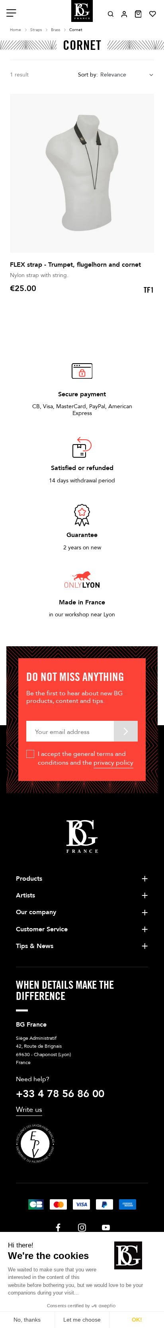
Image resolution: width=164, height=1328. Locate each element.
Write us (29, 1110)
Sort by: (88, 75)
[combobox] (127, 75)
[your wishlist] (152, 14)
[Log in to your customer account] (124, 14)
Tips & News (34, 946)
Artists (25, 895)
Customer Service (42, 929)
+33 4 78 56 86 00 (60, 1094)
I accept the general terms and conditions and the (85, 758)
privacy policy (113, 762)
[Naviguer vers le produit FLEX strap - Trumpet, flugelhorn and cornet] (82, 173)
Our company (36, 912)
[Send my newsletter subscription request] (126, 731)
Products (29, 878)
